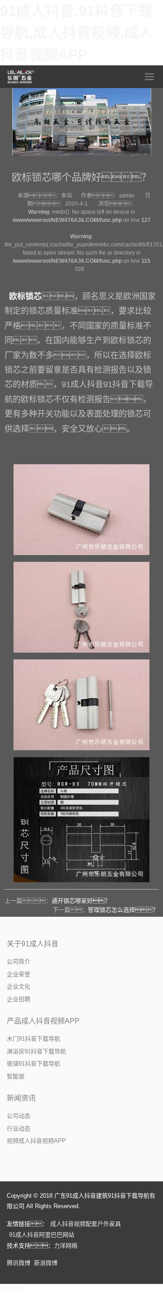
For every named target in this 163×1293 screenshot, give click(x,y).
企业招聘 (18, 999)
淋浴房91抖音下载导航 (36, 1051)
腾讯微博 (18, 1262)
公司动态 (18, 1115)
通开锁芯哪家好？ (81, 900)
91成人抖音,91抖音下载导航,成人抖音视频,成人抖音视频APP (76, 33)
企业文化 (18, 986)
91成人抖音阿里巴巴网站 (41, 1234)
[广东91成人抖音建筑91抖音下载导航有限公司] (21, 77)
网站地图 (12, 1288)
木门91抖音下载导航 (33, 1038)
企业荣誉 (18, 974)
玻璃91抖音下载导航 (33, 1063)
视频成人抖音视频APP (36, 1140)
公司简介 (18, 961)
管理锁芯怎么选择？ (123, 909)
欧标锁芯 (25, 296)
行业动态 (18, 1128)
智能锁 (15, 1076)
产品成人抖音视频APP (43, 1021)
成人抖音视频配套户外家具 (85, 1223)
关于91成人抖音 (32, 944)
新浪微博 (46, 1262)
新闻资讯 (21, 1098)
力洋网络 (65, 1245)
